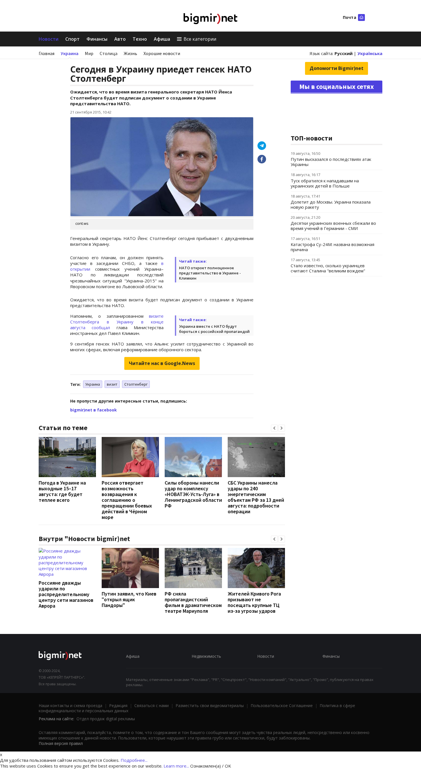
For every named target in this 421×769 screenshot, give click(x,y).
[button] (274, 428)
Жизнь (130, 53)
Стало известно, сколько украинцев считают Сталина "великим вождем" (328, 268)
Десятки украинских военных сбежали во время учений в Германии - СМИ (333, 225)
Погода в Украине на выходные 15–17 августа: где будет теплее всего (62, 491)
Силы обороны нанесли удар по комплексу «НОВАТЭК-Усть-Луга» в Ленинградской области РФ (193, 494)
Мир (89, 53)
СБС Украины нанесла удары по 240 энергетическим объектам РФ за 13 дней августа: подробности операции (256, 497)
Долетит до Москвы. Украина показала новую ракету (331, 204)
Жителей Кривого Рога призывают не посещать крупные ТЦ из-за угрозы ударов (254, 602)
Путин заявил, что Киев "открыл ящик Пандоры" (129, 599)
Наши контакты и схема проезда (70, 705)
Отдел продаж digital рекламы (105, 718)
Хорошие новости (161, 53)
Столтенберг (135, 384)
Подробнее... (134, 760)
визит (112, 384)
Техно (140, 39)
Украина (69, 53)
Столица (108, 53)
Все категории (200, 39)
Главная (46, 53)
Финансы (96, 39)
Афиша (162, 39)
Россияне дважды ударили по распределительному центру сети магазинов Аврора (66, 594)
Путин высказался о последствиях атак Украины (331, 161)
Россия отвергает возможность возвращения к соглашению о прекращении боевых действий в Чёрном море (127, 499)
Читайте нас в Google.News (162, 363)
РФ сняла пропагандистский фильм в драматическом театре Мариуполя (193, 602)
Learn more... (176, 766)
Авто (120, 39)
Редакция (118, 705)
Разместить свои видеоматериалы (210, 705)
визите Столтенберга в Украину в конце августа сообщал (117, 322)
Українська (369, 53)
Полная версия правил (61, 743)
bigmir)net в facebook (93, 410)
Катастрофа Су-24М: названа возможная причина (332, 246)
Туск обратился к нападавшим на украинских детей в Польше (325, 183)
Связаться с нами (151, 705)
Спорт (72, 39)
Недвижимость (206, 656)
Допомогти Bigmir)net (336, 68)
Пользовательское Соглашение (282, 705)
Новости (48, 39)
